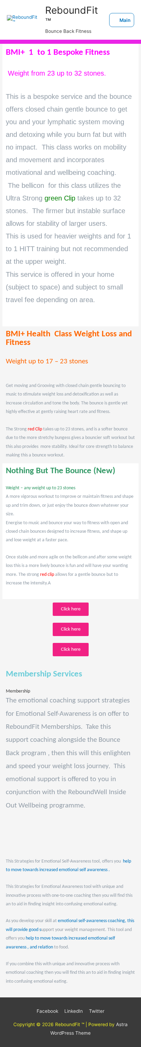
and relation (41, 947)
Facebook (47, 1011)
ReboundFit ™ (71, 16)
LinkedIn (73, 1011)
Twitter (96, 1011)
